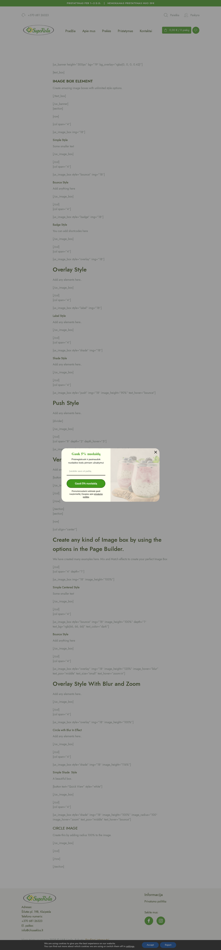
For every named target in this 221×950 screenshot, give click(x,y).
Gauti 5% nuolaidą (86, 483)
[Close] (156, 452)
